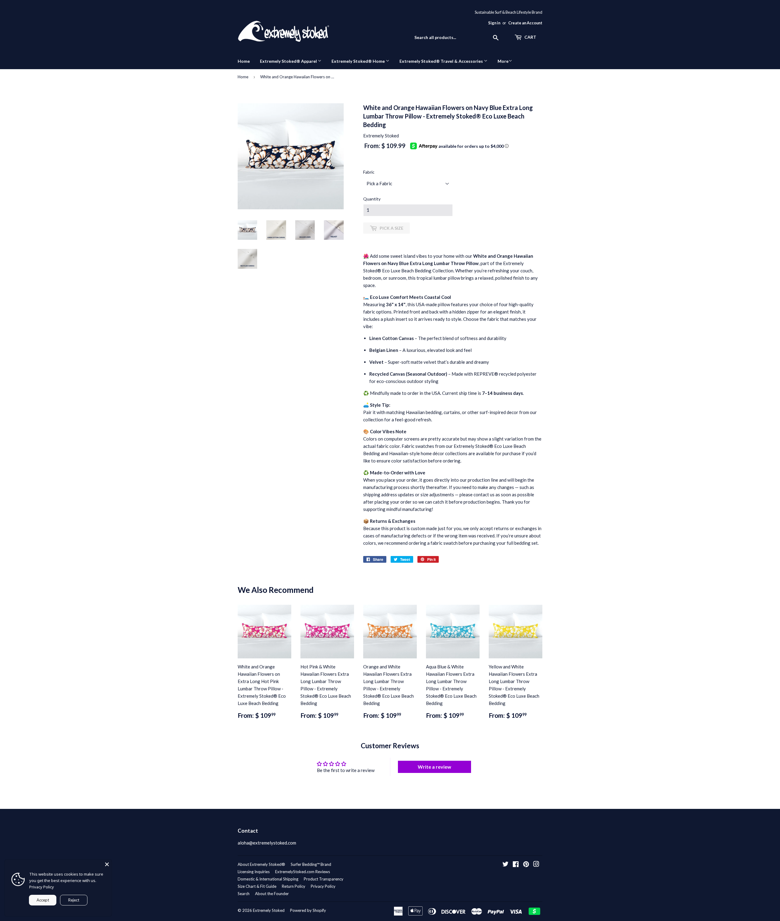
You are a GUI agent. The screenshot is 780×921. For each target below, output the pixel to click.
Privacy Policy (323, 886)
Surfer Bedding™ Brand (311, 864)
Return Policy (293, 886)
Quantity (372, 198)
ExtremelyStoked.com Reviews (302, 871)
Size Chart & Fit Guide (257, 886)
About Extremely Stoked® (261, 864)
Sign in (494, 22)
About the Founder (272, 893)
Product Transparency (323, 879)
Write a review (434, 767)
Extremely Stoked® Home (359, 61)
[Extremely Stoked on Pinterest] (526, 864)
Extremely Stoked (269, 910)
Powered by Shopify (308, 910)
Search (244, 893)
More (503, 61)
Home (244, 61)
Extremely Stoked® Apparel (289, 61)
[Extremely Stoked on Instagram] (536, 864)
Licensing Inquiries (254, 871)
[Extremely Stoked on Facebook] (515, 864)
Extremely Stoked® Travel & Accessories (441, 61)
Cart (529, 37)
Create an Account (525, 22)
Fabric (368, 172)
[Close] (107, 864)
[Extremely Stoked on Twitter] (505, 864)
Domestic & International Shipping (268, 879)
